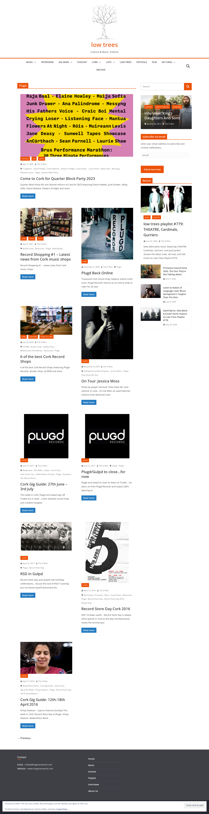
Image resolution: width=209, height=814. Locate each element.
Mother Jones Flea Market (31, 350)
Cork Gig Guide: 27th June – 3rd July (43, 486)
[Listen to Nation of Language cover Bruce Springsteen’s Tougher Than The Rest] (151, 294)
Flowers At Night (68, 168)
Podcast (82, 62)
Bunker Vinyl (28, 248)
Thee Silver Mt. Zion (89, 375)
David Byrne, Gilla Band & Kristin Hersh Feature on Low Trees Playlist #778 (175, 315)
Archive (100, 69)
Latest (85, 361)
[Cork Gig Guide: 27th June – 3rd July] (46, 436)
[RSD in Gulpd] (46, 539)
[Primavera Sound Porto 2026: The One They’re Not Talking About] (151, 273)
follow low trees (152, 169)
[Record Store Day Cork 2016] (107, 552)
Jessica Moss (116, 371)
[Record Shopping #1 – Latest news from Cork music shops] (46, 222)
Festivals (141, 62)
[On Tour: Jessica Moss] (107, 332)
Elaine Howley (39, 168)
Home (91, 758)
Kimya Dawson (41, 689)
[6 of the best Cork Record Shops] (46, 320)
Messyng (115, 168)
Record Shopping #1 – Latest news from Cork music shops (45, 257)
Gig (34, 159)
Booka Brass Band (30, 685)
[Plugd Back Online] (107, 234)
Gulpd (46, 470)
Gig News (64, 62)
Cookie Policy (61, 809)
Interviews (47, 62)
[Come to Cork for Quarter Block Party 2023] (76, 125)
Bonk (106, 595)
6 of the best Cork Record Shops (42, 359)
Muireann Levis (26, 172)
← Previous (24, 738)
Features (33, 337)
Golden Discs (48, 346)
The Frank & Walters (29, 693)
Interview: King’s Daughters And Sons (162, 115)
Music (29, 62)
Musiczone (39, 248)
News (40, 238)
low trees (104, 44)
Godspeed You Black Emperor (96, 371)
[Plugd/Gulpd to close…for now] (107, 436)
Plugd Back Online (97, 272)
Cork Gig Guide (46, 685)
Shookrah (67, 474)
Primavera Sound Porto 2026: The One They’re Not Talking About (175, 271)
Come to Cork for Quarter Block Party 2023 (57, 178)
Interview (177, 107)
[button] (34, 62)
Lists (109, 62)
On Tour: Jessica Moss (100, 380)
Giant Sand (59, 685)
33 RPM (26, 346)
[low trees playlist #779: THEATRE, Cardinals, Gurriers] (166, 199)
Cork (95, 62)
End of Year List (162, 107)
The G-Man (42, 164)
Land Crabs (56, 470)
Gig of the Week (27, 689)
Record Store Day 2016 (114, 599)
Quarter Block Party (49, 172)
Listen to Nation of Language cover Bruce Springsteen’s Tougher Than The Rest (174, 292)
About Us (93, 791)
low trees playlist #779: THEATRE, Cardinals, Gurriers (163, 229)
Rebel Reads (57, 248)
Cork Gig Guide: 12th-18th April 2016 (42, 702)
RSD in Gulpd (31, 573)
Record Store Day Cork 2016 (105, 608)
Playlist (156, 217)
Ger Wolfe (38, 470)
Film (154, 62)
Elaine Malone (53, 168)
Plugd (37, 172)
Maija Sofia (105, 168)
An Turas (167, 62)
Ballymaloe (27, 470)
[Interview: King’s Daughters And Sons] (166, 97)
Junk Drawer (82, 168)
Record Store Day (36, 567)
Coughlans (27, 168)
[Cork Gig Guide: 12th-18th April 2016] (46, 658)
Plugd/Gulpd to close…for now (103, 474)
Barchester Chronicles (93, 595)
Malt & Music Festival (45, 474)
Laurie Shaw (94, 168)
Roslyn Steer (86, 603)
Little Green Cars (27, 474)
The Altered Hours (28, 478)
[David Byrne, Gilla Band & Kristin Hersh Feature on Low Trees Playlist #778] (151, 317)
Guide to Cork (46, 337)
